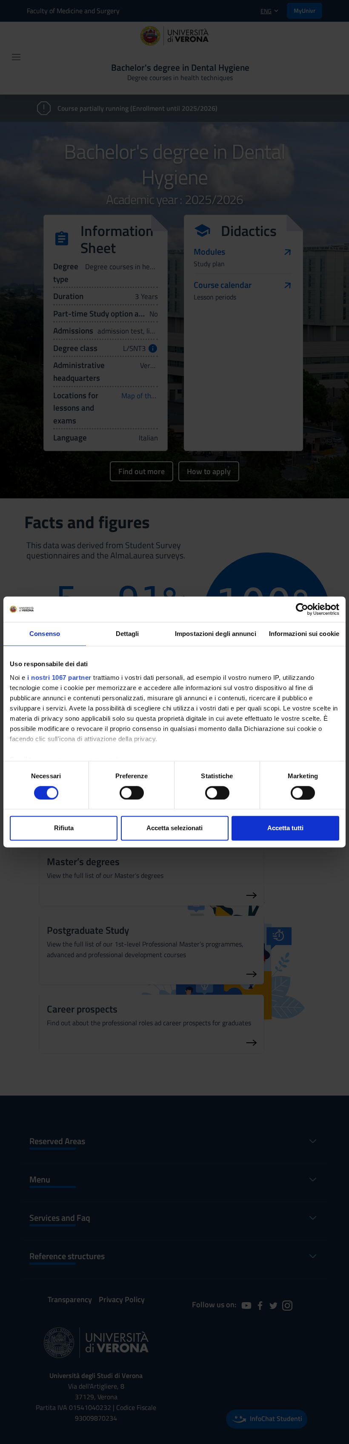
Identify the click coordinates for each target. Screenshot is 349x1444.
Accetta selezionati (174, 828)
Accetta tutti (285, 828)
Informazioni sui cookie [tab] (304, 633)
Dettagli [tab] (127, 633)
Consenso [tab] (44, 633)
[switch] (132, 793)
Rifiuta (64, 828)
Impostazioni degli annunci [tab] (215, 633)
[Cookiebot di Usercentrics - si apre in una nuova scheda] (302, 609)
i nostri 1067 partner (59, 677)
